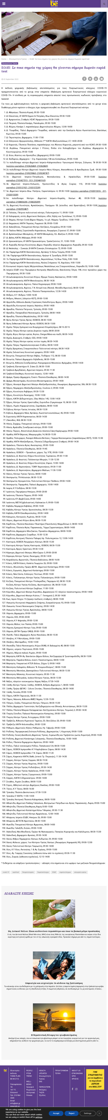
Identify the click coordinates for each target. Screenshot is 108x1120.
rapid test (16, 872)
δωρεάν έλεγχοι (43, 872)
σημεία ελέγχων (65, 872)
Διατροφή (30, 1092)
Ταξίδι (41, 1092)
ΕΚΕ (40, 1081)
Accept (56, 1113)
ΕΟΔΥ (54, 872)
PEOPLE (29, 1070)
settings (38, 1117)
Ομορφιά (30, 1087)
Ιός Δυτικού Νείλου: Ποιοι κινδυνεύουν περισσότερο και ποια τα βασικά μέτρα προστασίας (54, 931)
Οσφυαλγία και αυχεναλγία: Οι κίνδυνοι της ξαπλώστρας (54, 983)
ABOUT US (76, 1070)
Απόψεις (43, 1090)
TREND (29, 1076)
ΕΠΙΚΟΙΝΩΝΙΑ (77, 1073)
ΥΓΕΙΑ (28, 1073)
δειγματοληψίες (28, 872)
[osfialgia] (54, 965)
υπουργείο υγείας (80, 872)
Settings (87, 1113)
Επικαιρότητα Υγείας (9, 63)
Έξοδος (42, 1095)
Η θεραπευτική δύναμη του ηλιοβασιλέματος (54, 1035)
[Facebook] (72, 1089)
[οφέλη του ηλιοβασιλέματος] (54, 1017)
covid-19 (6, 872)
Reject (71, 1113)
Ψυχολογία (30, 1090)
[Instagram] (76, 1089)
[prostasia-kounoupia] (54, 914)
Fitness (29, 1095)
